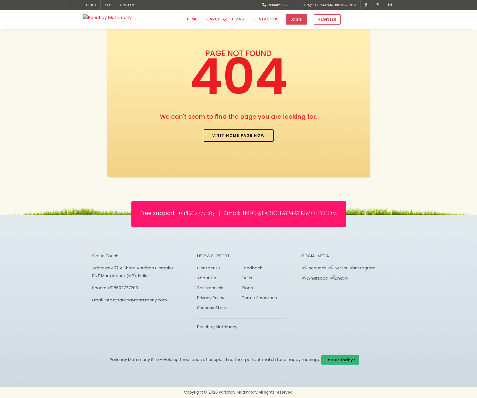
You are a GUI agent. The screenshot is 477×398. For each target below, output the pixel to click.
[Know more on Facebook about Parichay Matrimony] (366, 5)
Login (296, 19)
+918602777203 (279, 5)
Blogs (247, 288)
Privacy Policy (210, 298)
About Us (206, 278)
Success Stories (213, 308)
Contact (128, 5)
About (90, 5)
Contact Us (265, 19)
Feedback (252, 268)
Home (191, 19)
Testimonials (210, 288)
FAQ (108, 5)
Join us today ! (340, 360)
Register (327, 19)
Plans (238, 19)
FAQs (247, 278)
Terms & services (259, 298)
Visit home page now (238, 135)
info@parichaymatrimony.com (328, 5)
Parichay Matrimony (217, 327)
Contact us (209, 268)
